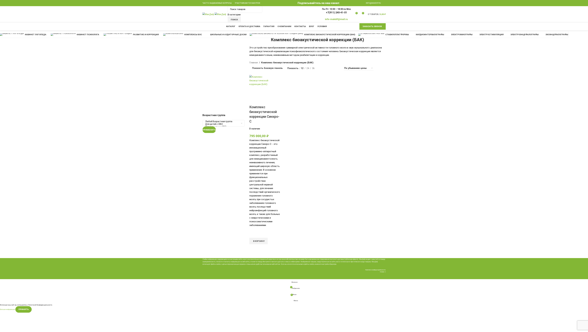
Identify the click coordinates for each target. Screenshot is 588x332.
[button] (258, 241)
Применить (209, 130)
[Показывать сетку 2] (327, 68)
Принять (23, 309)
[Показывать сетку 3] (332, 68)
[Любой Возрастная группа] (222, 121)
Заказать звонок (372, 26)
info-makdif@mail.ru (336, 19)
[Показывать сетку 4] (337, 68)
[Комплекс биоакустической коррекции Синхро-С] (264, 80)
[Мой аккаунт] (384, 3)
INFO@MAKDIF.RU (373, 3)
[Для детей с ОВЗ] (222, 124)
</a (383, 272)
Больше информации (7, 309)
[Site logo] (208, 14)
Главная (253, 62)
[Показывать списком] (321, 68)
